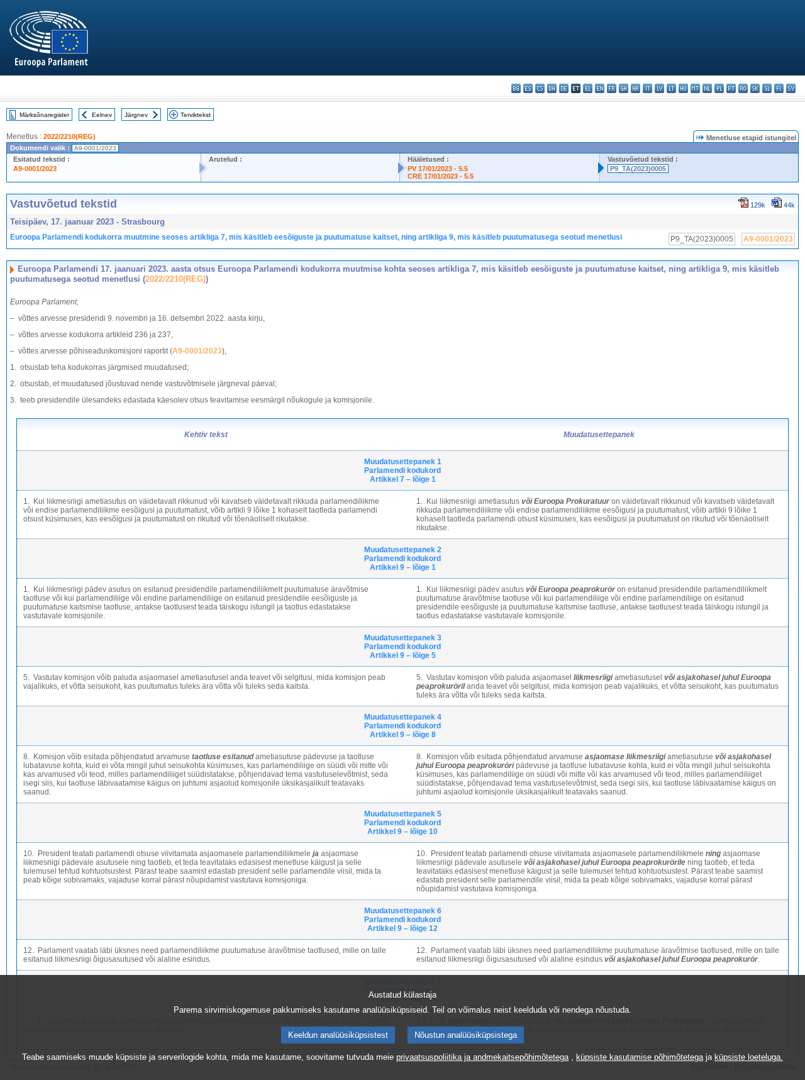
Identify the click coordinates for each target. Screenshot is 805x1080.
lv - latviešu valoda (659, 88)
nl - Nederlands (707, 88)
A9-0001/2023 (35, 168)
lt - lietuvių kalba (671, 88)
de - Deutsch (564, 88)
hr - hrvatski (635, 88)
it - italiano (647, 88)
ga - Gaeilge (623, 88)
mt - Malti (695, 88)
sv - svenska (791, 88)
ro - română (743, 88)
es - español (528, 88)
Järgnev (136, 114)
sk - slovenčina (755, 88)
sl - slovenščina (767, 88)
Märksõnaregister (44, 114)
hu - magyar (683, 88)
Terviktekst (195, 114)
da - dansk (552, 88)
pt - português (731, 88)
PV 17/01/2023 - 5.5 (438, 168)
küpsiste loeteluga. (748, 1057)
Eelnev (102, 114)
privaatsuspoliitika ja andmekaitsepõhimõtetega (482, 1057)
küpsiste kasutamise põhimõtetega (639, 1057)
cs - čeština (540, 88)
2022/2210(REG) (69, 136)
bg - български (516, 88)
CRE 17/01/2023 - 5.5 (441, 176)
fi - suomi (779, 88)
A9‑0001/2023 (197, 351)
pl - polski (719, 88)
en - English (599, 88)
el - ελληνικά (587, 88)
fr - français (611, 88)
